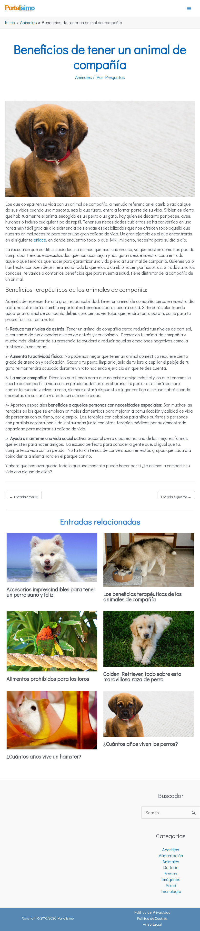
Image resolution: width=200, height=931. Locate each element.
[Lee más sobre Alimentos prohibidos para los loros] (52, 641)
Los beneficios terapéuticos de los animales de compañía (142, 596)
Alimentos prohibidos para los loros (48, 678)
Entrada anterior (23, 497)
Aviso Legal (152, 924)
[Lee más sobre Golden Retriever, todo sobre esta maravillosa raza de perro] (148, 638)
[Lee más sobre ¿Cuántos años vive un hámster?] (52, 720)
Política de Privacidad (152, 912)
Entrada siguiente (176, 497)
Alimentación (171, 855)
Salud (171, 885)
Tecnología (170, 891)
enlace (40, 240)
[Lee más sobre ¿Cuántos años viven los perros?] (148, 713)
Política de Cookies (152, 918)
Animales (83, 77)
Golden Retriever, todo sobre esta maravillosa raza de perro (142, 676)
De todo (171, 867)
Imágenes (170, 879)
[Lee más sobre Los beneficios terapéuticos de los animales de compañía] (148, 559)
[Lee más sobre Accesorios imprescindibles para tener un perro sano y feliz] (52, 557)
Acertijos (170, 850)
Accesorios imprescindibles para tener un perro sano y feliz (51, 592)
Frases (170, 873)
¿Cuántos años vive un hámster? (44, 756)
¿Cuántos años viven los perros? (140, 743)
